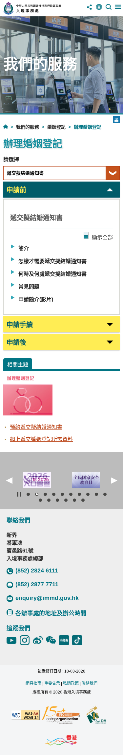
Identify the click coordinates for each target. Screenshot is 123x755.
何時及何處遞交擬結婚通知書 (52, 274)
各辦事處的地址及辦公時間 (50, 613)
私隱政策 (71, 683)
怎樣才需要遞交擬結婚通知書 (52, 261)
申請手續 (20, 324)
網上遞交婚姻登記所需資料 (41, 439)
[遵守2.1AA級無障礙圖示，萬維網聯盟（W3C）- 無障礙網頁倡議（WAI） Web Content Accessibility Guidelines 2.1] (25, 715)
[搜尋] (108, 9)
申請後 (16, 342)
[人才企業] (97, 715)
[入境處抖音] (78, 640)
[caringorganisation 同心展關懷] (61, 715)
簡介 (23, 248)
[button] (9, 480)
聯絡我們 (89, 683)
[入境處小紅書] (65, 640)
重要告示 (52, 683)
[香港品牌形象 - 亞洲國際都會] (60, 740)
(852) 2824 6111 (36, 570)
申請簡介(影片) (35, 299)
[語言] (99, 9)
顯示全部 (102, 237)
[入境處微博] (39, 640)
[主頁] (9, 126)
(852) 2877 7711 (36, 584)
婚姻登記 (56, 127)
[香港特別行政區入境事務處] (41, 13)
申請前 (16, 190)
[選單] (118, 9)
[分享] (89, 9)
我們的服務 (27, 127)
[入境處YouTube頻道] (13, 640)
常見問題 (28, 287)
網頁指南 (33, 683)
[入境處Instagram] (26, 640)
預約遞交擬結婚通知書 (36, 427)
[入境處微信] (52, 640)
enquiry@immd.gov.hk (47, 598)
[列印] (116, 119)
